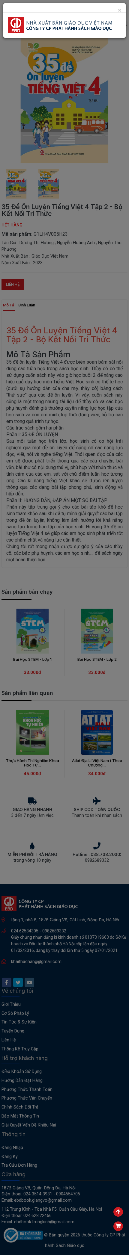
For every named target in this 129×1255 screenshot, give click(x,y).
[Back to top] (118, 1212)
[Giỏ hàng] (118, 1226)
